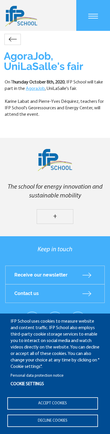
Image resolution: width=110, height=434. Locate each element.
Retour (12, 39)
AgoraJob (35, 88)
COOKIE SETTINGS (27, 384)
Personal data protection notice (37, 376)
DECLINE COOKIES (52, 421)
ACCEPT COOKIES (52, 403)
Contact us (26, 293)
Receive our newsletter (40, 275)
